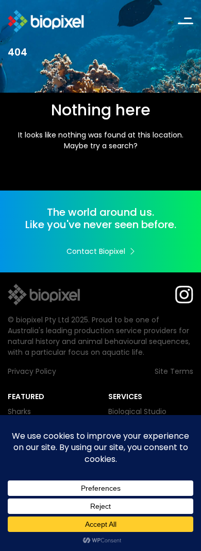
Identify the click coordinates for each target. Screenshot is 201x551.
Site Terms (174, 371)
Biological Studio (137, 411)
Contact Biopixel (95, 251)
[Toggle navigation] (185, 21)
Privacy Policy (32, 371)
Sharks (19, 411)
